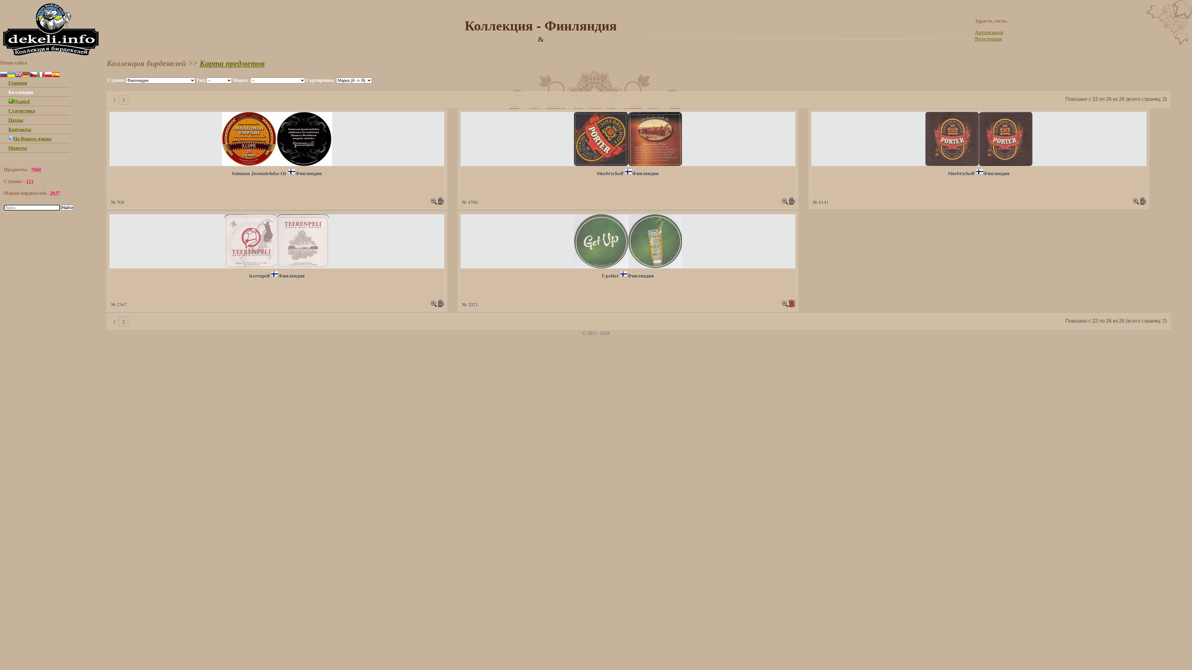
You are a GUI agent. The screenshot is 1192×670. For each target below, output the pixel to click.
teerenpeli (259, 275)
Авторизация (989, 32)
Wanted (21, 101)
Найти (67, 207)
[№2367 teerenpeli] (276, 266)
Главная (17, 82)
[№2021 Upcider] (628, 266)
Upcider (610, 275)
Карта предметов (232, 63)
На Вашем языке (32, 138)
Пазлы (15, 119)
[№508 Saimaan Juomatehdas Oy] (277, 164)
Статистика (21, 110)
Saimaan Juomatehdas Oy (259, 173)
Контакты (19, 129)
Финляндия (309, 173)
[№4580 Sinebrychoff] (628, 164)
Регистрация (988, 38)
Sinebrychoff (610, 173)
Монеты (17, 147)
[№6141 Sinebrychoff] (978, 164)
